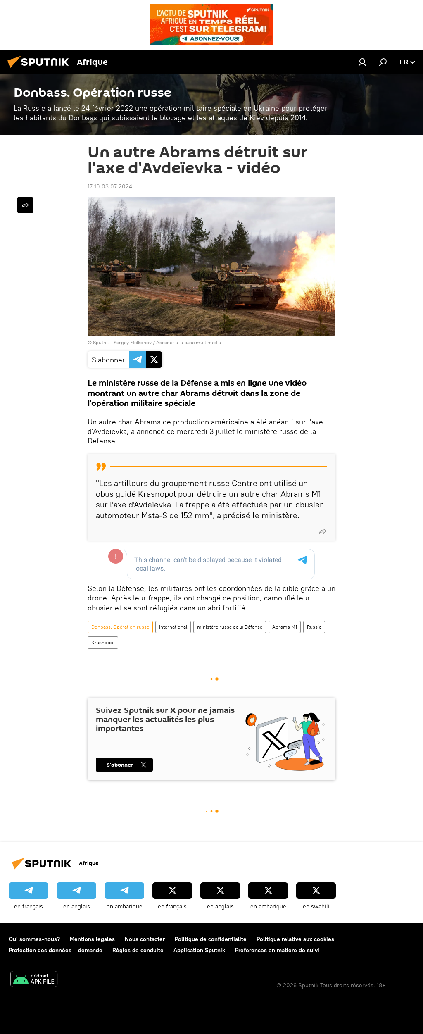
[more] (322, 531)
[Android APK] (34, 980)
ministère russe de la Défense (229, 627)
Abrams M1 (284, 627)
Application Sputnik (199, 950)
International (173, 627)
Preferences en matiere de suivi (277, 950)
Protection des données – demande (55, 950)
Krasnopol (102, 642)
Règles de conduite (138, 950)
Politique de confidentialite (211, 939)
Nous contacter (145, 939)
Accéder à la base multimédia (188, 342)
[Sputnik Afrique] (40, 69)
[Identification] (362, 62)
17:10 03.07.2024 (110, 186)
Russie (314, 627)
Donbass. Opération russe (120, 627)
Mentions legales (92, 939)
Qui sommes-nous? (34, 939)
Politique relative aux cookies (295, 939)
